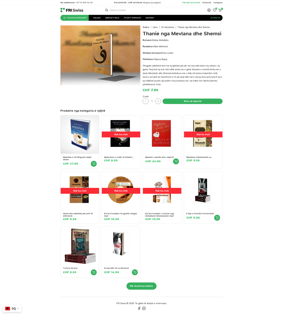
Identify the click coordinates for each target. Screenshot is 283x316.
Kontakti (150, 18)
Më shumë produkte (141, 286)
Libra (155, 27)
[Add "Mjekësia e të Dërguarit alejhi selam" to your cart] (94, 164)
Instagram (218, 2)
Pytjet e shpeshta (132, 18)
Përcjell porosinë (191, 2)
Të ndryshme (167, 27)
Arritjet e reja (112, 18)
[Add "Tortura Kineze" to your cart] (94, 272)
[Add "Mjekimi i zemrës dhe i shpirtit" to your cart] (176, 161)
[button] (214, 10)
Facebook (206, 2)
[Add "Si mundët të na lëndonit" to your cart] (135, 272)
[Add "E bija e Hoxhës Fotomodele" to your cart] (217, 217)
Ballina (97, 18)
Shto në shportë (192, 101)
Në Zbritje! (215, 18)
